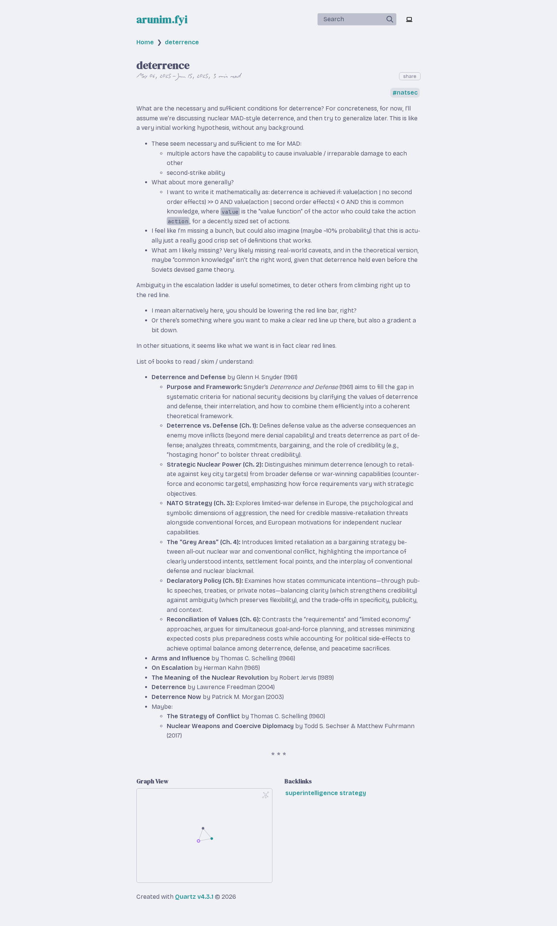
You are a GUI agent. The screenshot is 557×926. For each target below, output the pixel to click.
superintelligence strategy (325, 793)
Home (145, 42)
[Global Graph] (265, 795)
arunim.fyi (162, 19)
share (409, 76)
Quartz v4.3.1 (194, 896)
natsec (407, 92)
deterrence (182, 42)
